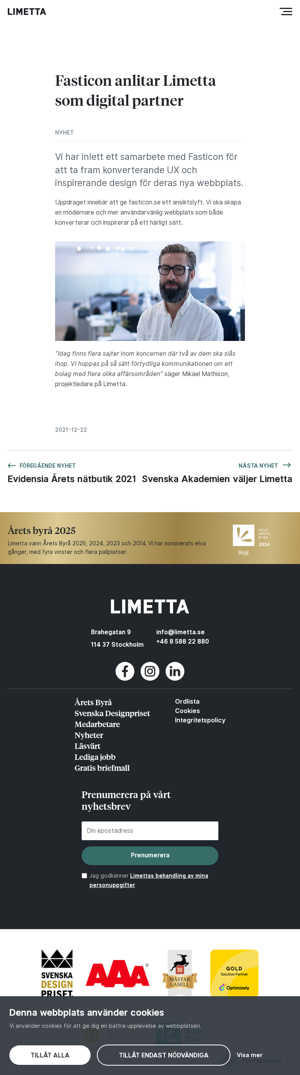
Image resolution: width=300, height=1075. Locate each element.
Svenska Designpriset (112, 713)
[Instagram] (150, 678)
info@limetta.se (180, 632)
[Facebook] (125, 678)
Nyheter (89, 734)
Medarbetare (97, 723)
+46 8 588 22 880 (182, 641)
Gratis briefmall (102, 767)
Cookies (187, 711)
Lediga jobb (95, 756)
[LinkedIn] (175, 678)
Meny (284, 11)
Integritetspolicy (200, 720)
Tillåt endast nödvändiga (164, 1055)
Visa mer (249, 1055)
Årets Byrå (93, 702)
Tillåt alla (50, 1055)
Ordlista (187, 701)
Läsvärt (87, 745)
